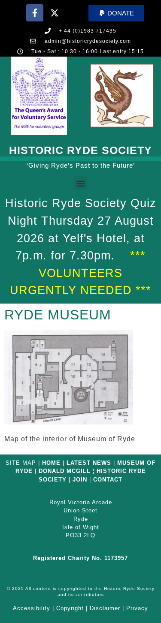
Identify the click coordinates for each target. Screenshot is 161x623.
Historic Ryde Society (80, 150)
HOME (51, 463)
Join (80, 479)
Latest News (89, 463)
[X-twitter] (54, 12)
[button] (116, 13)
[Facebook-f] (34, 12)
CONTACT (107, 479)
